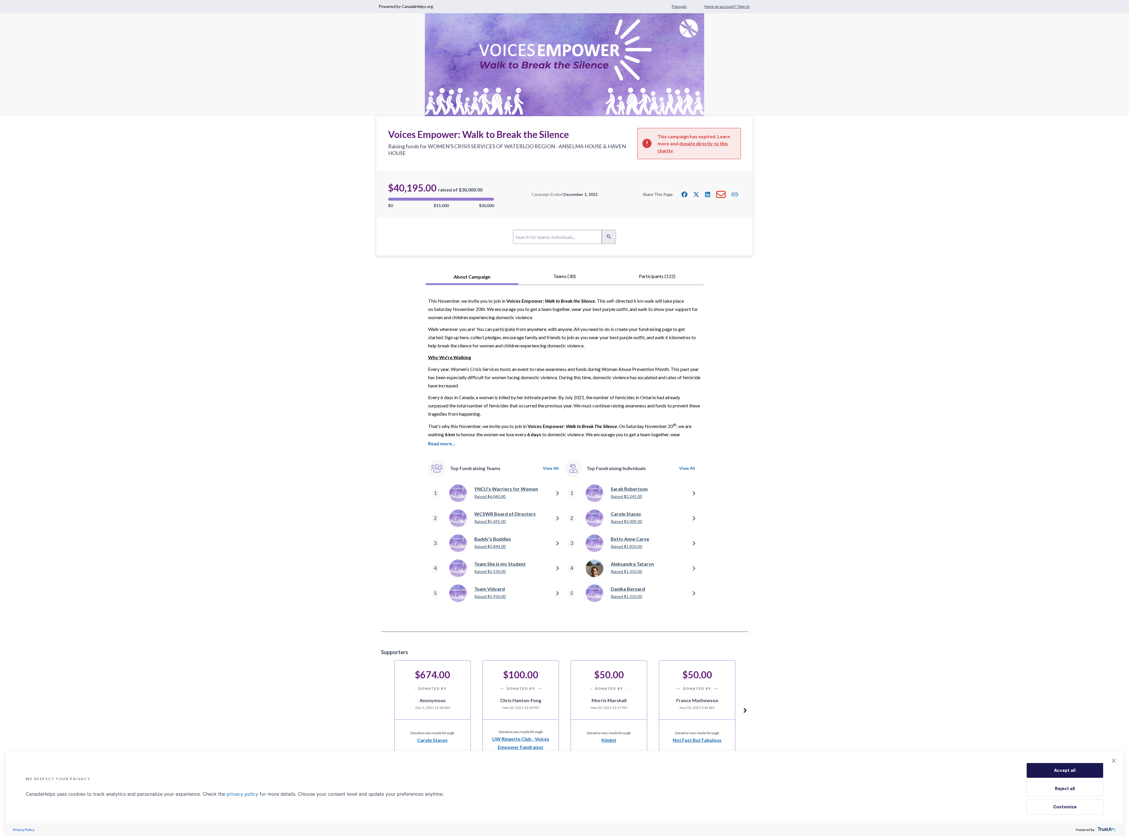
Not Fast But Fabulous (697, 740)
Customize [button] (1065, 806)
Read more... (441, 443)
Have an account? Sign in (727, 6)
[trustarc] (1106, 830)
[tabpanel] (564, 458)
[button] (684, 194)
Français (679, 6)
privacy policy (242, 794)
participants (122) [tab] (657, 276)
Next (745, 709)
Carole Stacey (432, 740)
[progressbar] (441, 199)
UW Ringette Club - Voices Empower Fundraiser (520, 743)
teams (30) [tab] (564, 276)
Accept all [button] (1064, 770)
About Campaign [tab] (472, 276)
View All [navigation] (551, 468)
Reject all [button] (1065, 788)
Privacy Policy (23, 829)
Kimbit (609, 740)
